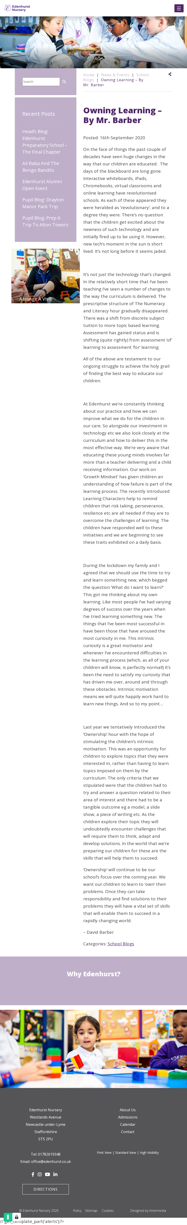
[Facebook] (32, 1174)
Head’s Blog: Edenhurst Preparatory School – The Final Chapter (44, 141)
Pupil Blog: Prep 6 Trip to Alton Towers (45, 221)
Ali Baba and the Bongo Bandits (40, 166)
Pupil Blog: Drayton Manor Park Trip (43, 203)
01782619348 (49, 1154)
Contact (127, 1131)
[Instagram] (40, 1174)
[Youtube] (47, 1174)
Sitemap (91, 1210)
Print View (104, 1152)
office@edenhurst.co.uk (51, 1161)
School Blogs (121, 944)
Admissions (128, 1117)
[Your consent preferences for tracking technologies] (16, 1217)
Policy (77, 1210)
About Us (128, 1109)
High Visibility (149, 1152)
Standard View (125, 1152)
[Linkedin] (55, 1174)
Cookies (108, 1210)
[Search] (64, 81)
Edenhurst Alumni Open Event (42, 184)
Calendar (127, 1124)
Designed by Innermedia (148, 1210)
